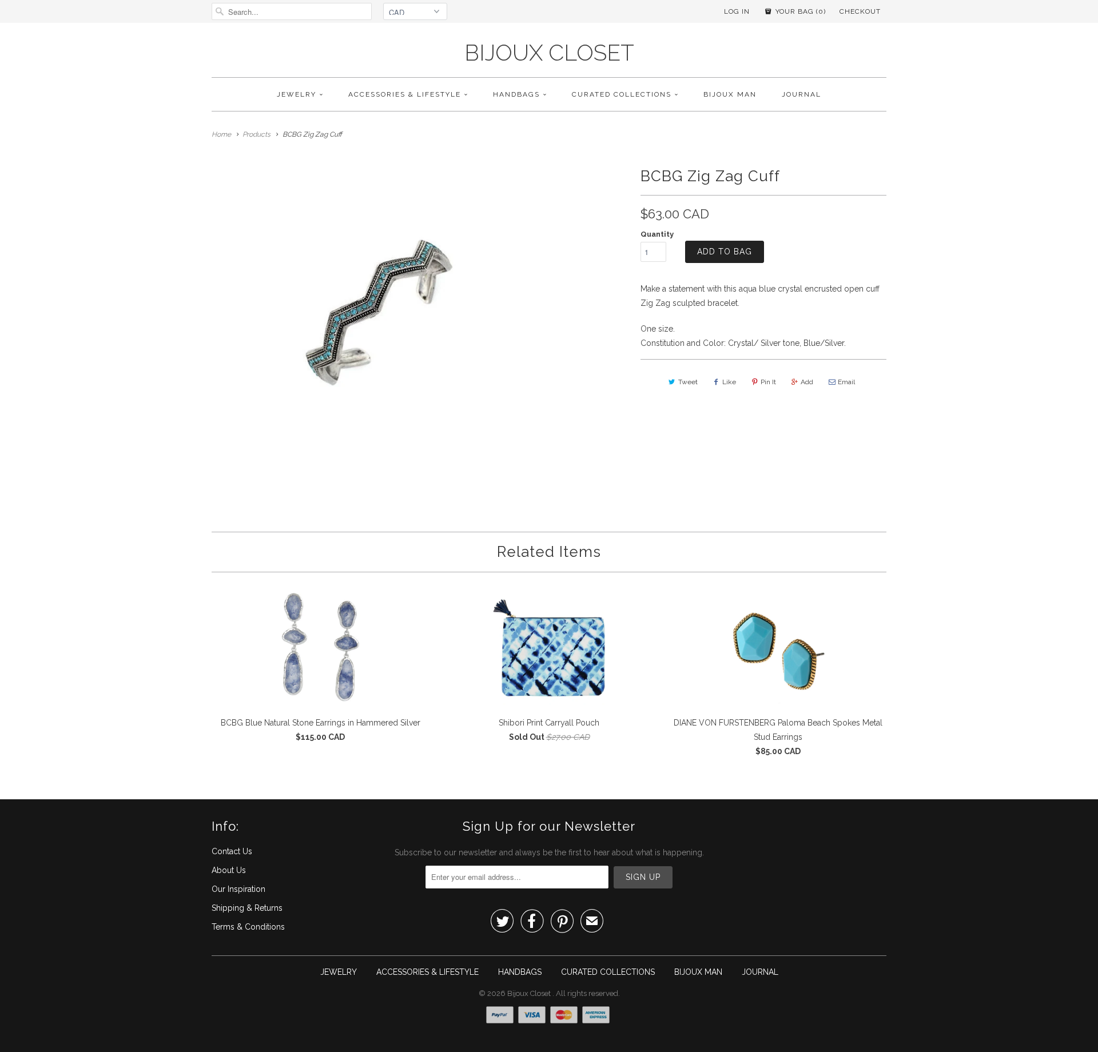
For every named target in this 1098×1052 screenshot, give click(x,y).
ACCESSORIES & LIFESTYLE (404, 94)
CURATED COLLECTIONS (621, 94)
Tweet (688, 382)
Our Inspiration (238, 889)
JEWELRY (296, 94)
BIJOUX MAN (730, 94)
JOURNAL (801, 94)
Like (729, 382)
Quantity (657, 234)
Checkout (860, 11)
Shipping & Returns (247, 907)
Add (807, 382)
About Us (229, 870)
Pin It (768, 382)
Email (846, 382)
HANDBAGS (516, 94)
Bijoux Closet (549, 53)
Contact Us (232, 851)
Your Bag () (799, 11)
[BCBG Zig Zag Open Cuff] (374, 324)
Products (256, 134)
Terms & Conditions (248, 926)
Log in (737, 11)
